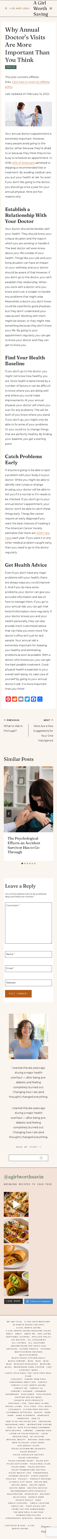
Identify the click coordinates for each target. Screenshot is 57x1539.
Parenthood (40, 1473)
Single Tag (17, 1506)
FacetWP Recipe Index (28, 1397)
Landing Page (43, 1431)
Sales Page (19, 1497)
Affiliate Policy (41, 1337)
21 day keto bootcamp (37, 1322)
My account (37, 1437)
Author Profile (29, 1349)
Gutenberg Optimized (19, 1412)
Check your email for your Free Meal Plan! (28, 1374)
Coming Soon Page (35, 1379)
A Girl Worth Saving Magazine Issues (28, 1331)
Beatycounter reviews (28, 1352)
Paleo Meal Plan (40, 1464)
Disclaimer (27, 1394)
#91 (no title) (14, 1322)
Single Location (39, 1503)
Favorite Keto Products (28, 1400)
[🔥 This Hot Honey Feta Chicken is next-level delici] (16, 1230)
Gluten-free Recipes (36, 1409)
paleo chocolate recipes (28, 1455)
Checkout (16, 1379)
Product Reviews (40, 1479)
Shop (38, 1500)
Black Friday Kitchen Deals (28, 1358)
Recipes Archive (38, 1488)
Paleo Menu (19, 1467)
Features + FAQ (17, 1403)
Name (10, 954)
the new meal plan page (29, 1512)
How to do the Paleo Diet (21, 1421)
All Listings (19, 1343)
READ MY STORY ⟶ (28, 1147)
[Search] (41, 1158)
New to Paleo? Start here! (28, 1443)
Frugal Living (13, 1406)
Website (11, 982)
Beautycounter (28, 1355)
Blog (30, 1361)
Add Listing (44, 1334)
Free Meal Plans (38, 1403)
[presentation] (28, 799)
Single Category (18, 1503)
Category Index (28, 1370)
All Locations (36, 1343)
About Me (29, 1334)
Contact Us (36, 1388)
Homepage (43, 1415)
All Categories (37, 1340)
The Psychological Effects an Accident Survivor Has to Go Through (24, 845)
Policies (11, 1479)
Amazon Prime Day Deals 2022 (28, 1346)
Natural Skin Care (39, 1440)
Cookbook (40, 1391)
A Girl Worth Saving (28, 1328)
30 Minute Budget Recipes (28, 1325)
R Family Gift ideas (20, 1482)
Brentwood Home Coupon (29, 1367)
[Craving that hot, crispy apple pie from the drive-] (16, 1257)
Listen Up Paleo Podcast (24, 1434)
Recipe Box (41, 1482)
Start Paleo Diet (36, 1506)
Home (48, 1412)
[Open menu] (50, 8)
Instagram (45, 1421)
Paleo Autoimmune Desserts (29, 1449)
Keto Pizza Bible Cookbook (34, 1427)
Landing (28, 1431)
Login (44, 1434)
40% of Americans (23, 162)
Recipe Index (19, 1485)
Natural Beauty (16, 1440)
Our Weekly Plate (28, 1446)
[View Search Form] (6, 8)
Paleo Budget (28, 1452)
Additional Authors (18, 1337)
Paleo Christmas (29, 1458)
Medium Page (20, 1437)
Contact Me (21, 1388)
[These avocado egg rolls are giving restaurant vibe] (16, 1283)
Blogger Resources (26, 1364)
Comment (13, 905)
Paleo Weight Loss (20, 1473)
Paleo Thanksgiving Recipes (29, 1470)
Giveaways (15, 1409)
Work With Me (43, 1518)
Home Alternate (25, 1415)
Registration (15, 1494)
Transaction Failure (28, 1515)
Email (10, 968)
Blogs (8, 1367)
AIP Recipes (18, 1340)
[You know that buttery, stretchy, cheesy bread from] (16, 1204)
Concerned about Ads (23, 1382)
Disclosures (44, 1394)
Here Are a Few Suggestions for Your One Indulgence (43, 730)
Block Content (17, 1361)
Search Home (36, 1497)
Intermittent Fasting (39, 1424)
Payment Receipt (19, 1476)
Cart (49, 1367)
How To (36, 1418)
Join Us (11, 1427)
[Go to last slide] (8, 813)
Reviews (45, 1494)
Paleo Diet (42, 1461)
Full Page (30, 1406)
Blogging (45, 1364)
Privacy (23, 1479)
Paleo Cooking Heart (21, 1461)
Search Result (24, 1500)
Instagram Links (15, 1424)
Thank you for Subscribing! (28, 1509)
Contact (43, 1382)
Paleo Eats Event (17, 1464)
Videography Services (19, 1518)
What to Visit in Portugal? (13, 726)
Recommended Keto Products (28, 1491)
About (9, 1334)
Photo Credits (39, 1476)
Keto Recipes (13, 1431)
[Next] (48, 813)
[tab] (22, 863)
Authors (46, 1349)
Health (10, 67)
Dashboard (12, 1394)
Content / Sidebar (22, 1391)
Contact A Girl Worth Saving (28, 1385)
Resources (31, 1494)
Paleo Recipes (36, 1467)
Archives (11, 1349)
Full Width (45, 1406)
